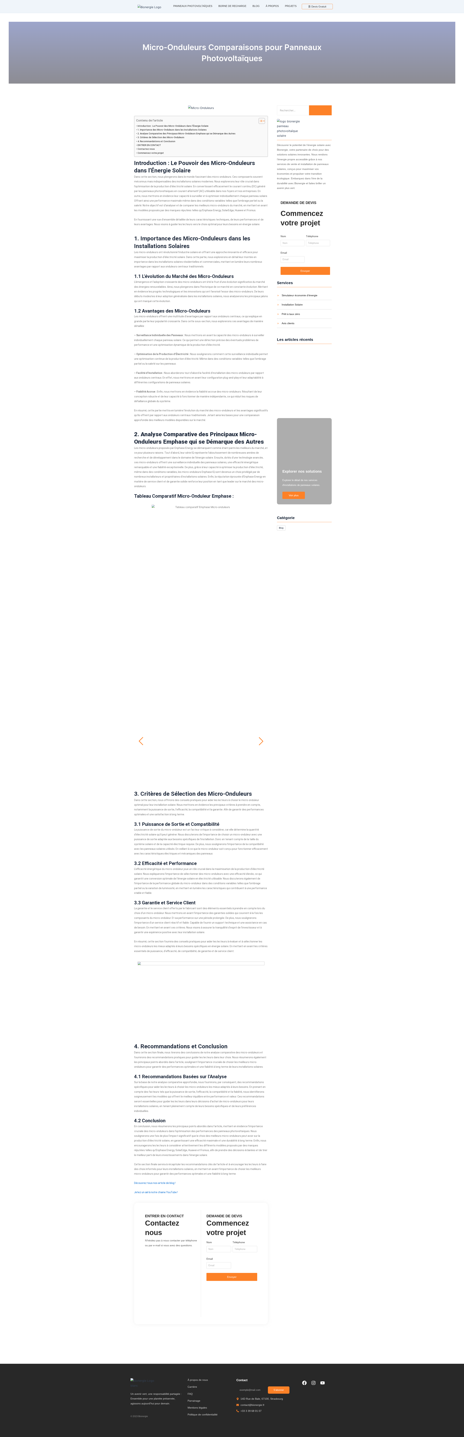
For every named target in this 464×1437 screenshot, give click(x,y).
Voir (201, 749)
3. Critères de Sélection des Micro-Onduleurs (161, 137)
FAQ (190, 1393)
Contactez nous (146, 149)
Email (209, 1258)
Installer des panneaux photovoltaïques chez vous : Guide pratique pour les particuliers (303, 401)
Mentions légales (197, 1407)
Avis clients (288, 323)
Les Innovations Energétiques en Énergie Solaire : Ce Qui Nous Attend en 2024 (301, 378)
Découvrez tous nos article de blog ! (154, 1183)
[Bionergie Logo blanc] (143, 1383)
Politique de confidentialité (203, 1414)
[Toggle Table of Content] (260, 121)
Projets (291, 6)
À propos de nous (198, 1379)
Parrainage (194, 1400)
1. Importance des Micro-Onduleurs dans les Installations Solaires (172, 129)
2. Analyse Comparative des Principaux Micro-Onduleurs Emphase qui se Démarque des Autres (186, 133)
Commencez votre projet (151, 153)
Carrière (192, 1386)
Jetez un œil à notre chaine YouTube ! (156, 1192)
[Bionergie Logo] (149, 7)
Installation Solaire (292, 305)
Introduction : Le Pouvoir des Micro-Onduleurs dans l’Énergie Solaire (173, 126)
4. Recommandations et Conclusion (156, 141)
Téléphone (239, 1242)
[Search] (320, 110)
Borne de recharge (232, 6)
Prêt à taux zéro (291, 314)
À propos (272, 6)
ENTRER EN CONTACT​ (149, 145)
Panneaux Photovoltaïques (192, 6)
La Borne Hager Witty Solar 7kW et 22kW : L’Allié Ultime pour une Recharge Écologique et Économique (303, 364)
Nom (209, 1242)
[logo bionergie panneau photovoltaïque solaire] (290, 128)
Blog (256, 6)
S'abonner (279, 1390)
